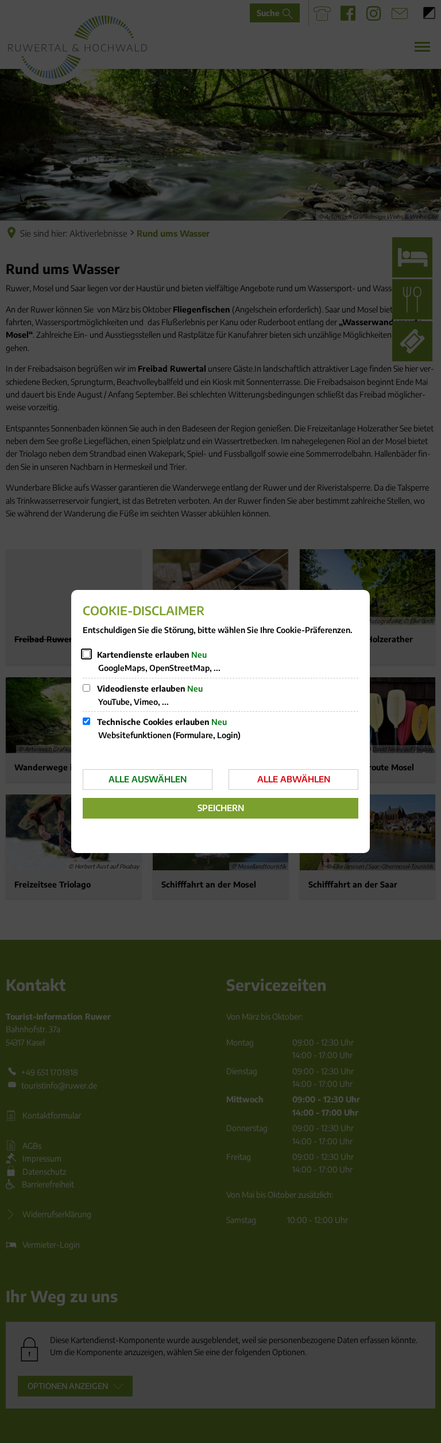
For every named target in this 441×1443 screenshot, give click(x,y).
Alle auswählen (148, 779)
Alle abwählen (293, 779)
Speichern (221, 807)
